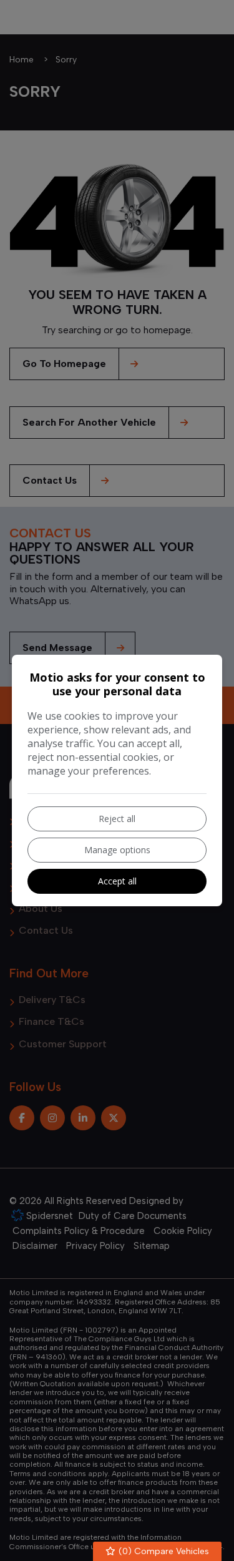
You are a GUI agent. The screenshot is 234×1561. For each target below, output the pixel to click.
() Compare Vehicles (162, 1551)
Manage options (117, 850)
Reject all (117, 819)
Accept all (117, 881)
